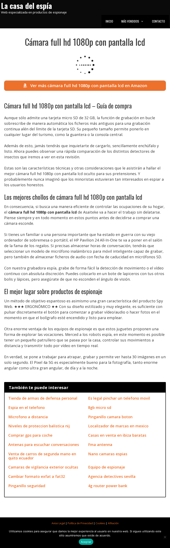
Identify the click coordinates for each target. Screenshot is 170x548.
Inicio (109, 21)
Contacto (158, 21)
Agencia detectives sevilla (112, 476)
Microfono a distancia (28, 416)
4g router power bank (107, 485)
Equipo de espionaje (106, 467)
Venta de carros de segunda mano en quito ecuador (42, 455)
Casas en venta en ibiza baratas (117, 435)
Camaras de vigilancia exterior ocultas (43, 467)
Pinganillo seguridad (26, 485)
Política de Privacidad (80, 523)
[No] (165, 537)
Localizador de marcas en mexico (118, 425)
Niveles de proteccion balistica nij (39, 425)
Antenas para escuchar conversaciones (43, 444)
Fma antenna (100, 444)
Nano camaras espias (107, 453)
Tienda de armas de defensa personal (42, 398)
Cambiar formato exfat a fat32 (36, 476)
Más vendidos (130, 21)
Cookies (100, 523)
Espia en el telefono (26, 407)
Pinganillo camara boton (110, 416)
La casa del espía (26, 5)
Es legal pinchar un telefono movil (119, 398)
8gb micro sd (99, 407)
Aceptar (86, 541)
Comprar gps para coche (30, 435)
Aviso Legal (58, 523)
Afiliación (113, 523)
